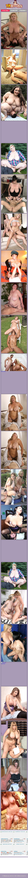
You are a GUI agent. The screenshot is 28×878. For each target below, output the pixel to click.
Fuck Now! (22, 10)
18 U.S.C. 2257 (13, 875)
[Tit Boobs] (14, 4)
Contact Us (23, 875)
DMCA (18, 875)
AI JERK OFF (14, 10)
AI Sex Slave (5, 10)
